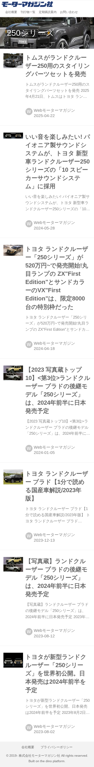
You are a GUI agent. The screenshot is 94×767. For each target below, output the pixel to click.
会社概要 (11, 12)
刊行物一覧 (28, 12)
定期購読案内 (48, 12)
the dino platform (52, 761)
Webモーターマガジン (54, 110)
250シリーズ (30, 33)
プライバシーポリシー (57, 747)
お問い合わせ (69, 12)
